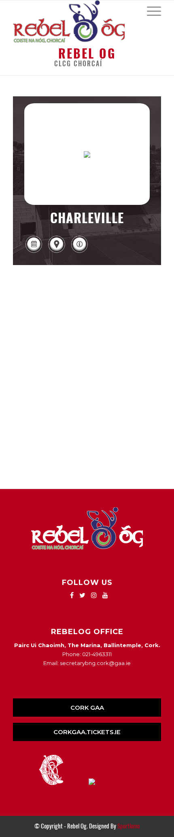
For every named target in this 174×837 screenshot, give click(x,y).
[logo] (72, 21)
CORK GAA (87, 707)
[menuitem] (150, 10)
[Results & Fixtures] (33, 252)
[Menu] (150, 10)
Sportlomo (128, 826)
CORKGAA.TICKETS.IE (87, 732)
